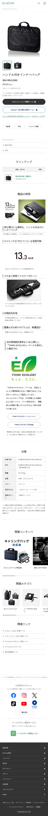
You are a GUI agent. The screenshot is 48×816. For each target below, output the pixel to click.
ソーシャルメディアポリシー (16, 807)
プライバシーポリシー (39, 802)
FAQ (19, 126)
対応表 (8, 126)
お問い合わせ (29, 807)
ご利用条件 (28, 802)
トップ (4, 677)
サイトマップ (19, 802)
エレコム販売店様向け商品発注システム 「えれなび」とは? (23, 116)
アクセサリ (18, 677)
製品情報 (10, 677)
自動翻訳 (38, 807)
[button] (24, 758)
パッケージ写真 (33, 126)
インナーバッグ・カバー (10, 9)
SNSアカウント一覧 (8, 802)
